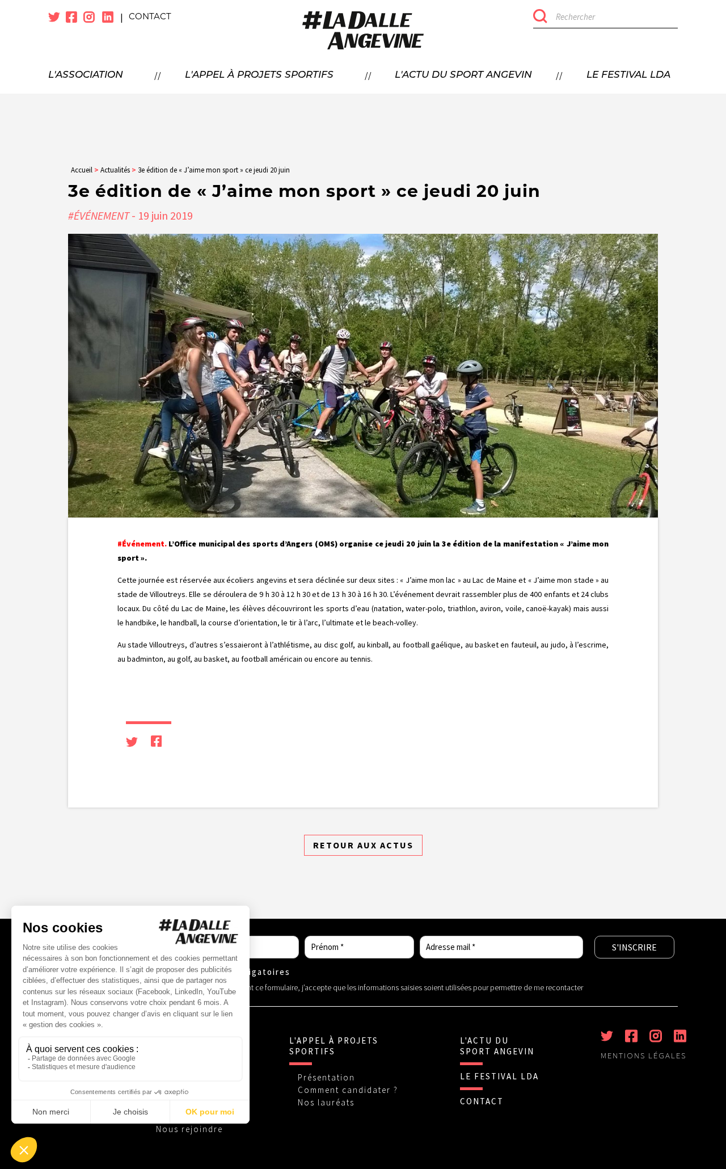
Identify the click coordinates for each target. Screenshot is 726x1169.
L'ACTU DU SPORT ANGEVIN (497, 1046)
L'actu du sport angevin (463, 75)
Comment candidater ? (348, 1089)
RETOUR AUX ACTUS (363, 845)
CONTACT (482, 1101)
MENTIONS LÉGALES (643, 1055)
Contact (150, 17)
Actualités (115, 170)
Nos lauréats (326, 1102)
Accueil (81, 170)
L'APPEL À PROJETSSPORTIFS (333, 1046)
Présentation (326, 1077)
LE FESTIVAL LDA (499, 1076)
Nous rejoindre (189, 1129)
